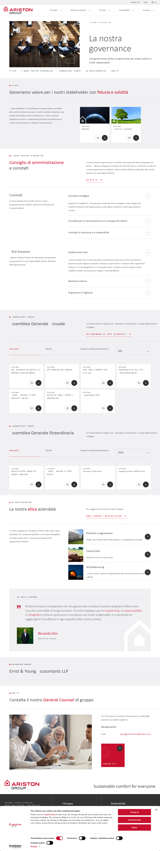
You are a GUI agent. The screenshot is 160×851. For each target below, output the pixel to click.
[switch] (82, 838)
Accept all (134, 812)
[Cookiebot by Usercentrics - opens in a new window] (15, 846)
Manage (34, 846)
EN (155, 2)
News (146, 2)
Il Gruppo (96, 22)
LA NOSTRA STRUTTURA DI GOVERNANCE (37, 71)
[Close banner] (156, 809)
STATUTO (12, 71)
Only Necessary (134, 820)
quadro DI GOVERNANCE (96, 71)
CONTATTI (115, 71)
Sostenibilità (118, 803)
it (89, 22)
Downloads (135, 2)
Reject (134, 828)
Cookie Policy (50, 815)
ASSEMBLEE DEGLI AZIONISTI (69, 71)
